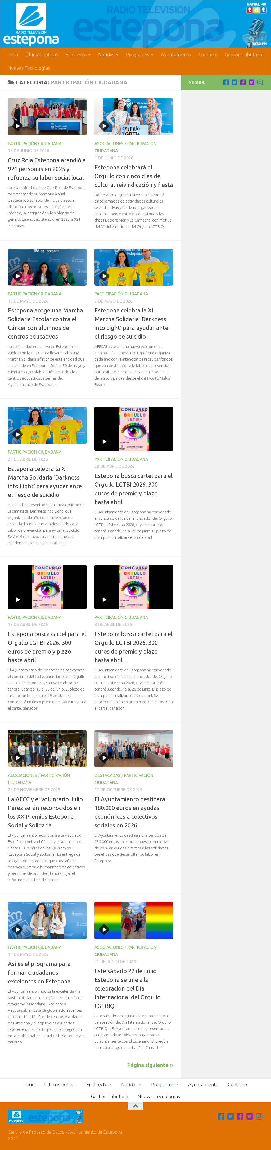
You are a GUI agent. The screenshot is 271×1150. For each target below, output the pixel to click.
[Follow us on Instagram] (260, 82)
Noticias (106, 54)
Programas (137, 54)
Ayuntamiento (176, 54)
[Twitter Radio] (251, 82)
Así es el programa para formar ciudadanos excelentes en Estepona (39, 972)
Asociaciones (109, 143)
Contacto (208, 54)
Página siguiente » (150, 1065)
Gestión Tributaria (243, 54)
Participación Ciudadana (34, 143)
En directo (76, 54)
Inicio (13, 54)
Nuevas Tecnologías (29, 68)
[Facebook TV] (226, 82)
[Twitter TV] (234, 82)
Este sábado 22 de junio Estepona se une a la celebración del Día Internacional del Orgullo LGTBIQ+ (127, 988)
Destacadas (107, 775)
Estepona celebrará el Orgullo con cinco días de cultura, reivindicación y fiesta (133, 176)
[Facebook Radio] (243, 82)
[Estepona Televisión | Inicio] (135, 24)
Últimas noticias (41, 54)
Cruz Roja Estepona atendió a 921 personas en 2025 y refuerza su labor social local (47, 169)
